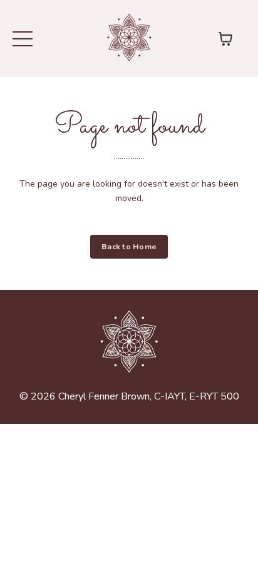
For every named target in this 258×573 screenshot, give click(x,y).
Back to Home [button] (129, 246)
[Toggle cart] (225, 39)
